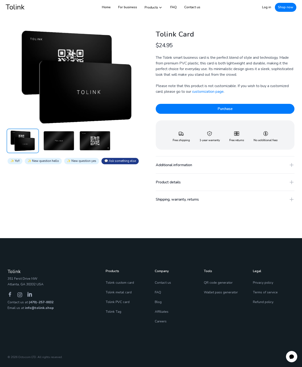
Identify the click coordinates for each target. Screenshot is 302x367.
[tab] (23, 141)
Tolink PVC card (118, 302)
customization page (208, 91)
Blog (158, 302)
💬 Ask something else (120, 161)
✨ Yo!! (15, 161)
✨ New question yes (81, 161)
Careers (161, 321)
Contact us (192, 7)
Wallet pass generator (221, 292)
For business (127, 7)
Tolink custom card (120, 282)
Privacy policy (263, 282)
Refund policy (263, 302)
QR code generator (218, 282)
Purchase (225, 108)
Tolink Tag (113, 311)
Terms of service (265, 292)
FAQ (173, 7)
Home (106, 7)
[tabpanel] (77, 77)
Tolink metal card (119, 292)
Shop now (285, 7)
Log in (266, 7)
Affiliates (161, 311)
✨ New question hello (43, 161)
